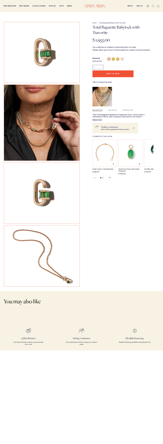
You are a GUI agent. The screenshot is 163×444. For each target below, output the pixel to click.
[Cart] (158, 6)
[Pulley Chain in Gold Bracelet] (105, 153)
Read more (97, 120)
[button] (39, 6)
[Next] (109, 177)
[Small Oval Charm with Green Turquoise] (131, 153)
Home (94, 23)
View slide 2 (103, 177)
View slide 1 (100, 177)
